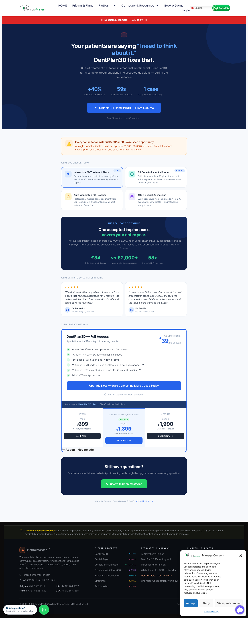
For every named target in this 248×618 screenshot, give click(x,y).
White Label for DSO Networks (158, 570)
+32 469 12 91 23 (144, 501)
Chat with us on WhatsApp (126, 483)
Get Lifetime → (165, 436)
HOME (62, 5)
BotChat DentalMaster (115, 575)
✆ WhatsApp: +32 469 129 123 (37, 579)
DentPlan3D (115, 553)
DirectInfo (115, 580)
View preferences (229, 603)
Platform (105, 5)
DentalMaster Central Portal (156, 575)
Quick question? (20, 610)
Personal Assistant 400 (115, 570)
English (198, 7)
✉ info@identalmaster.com (34, 574)
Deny (206, 603)
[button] (241, 556)
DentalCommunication (115, 564)
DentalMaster (38, 550)
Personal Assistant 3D (153, 564)
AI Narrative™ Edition (152, 553)
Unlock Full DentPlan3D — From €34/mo (126, 108)
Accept (191, 603)
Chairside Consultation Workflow (159, 580)
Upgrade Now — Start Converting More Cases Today (124, 385)
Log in (186, 10)
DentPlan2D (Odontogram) (156, 559)
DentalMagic (115, 559)
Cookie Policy (211, 611)
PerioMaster (115, 586)
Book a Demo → (175, 5)
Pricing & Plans (82, 5)
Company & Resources (137, 5)
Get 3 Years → (124, 440)
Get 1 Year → (82, 436)
